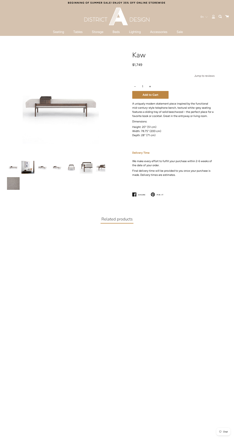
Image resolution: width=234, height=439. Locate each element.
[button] (204, 16)
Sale (180, 32)
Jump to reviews (204, 75)
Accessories (158, 32)
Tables (78, 32)
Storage (97, 32)
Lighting (135, 32)
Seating (58, 32)
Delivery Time (141, 152)
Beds (116, 32)
